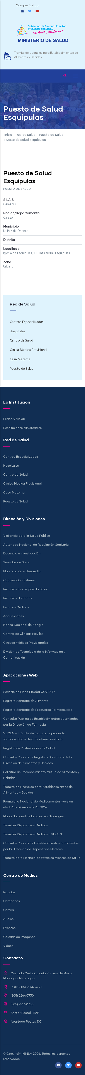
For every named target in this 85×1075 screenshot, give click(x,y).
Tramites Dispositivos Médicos (25, 825)
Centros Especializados (27, 322)
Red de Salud (26, 134)
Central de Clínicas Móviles (23, 633)
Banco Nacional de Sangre (23, 624)
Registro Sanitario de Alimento (26, 700)
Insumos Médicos (16, 607)
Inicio (8, 134)
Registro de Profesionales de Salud (29, 748)
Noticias (9, 892)
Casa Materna (20, 359)
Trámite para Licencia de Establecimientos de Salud (41, 857)
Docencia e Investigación (22, 553)
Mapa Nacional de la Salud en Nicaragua (33, 816)
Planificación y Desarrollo (22, 571)
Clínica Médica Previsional (28, 350)
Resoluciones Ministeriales (22, 428)
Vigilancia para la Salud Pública (26, 535)
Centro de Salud (21, 340)
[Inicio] (42, 36)
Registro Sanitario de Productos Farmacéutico (37, 709)
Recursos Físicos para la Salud (25, 589)
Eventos (9, 928)
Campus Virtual (27, 5)
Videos (8, 945)
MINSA (27, 1053)
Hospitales (17, 331)
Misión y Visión (14, 419)
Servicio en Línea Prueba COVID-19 (29, 692)
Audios (8, 919)
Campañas (11, 901)
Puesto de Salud (51, 134)
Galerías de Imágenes (19, 937)
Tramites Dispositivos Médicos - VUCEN (32, 834)
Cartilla (8, 910)
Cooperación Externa (19, 580)
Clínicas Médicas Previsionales (25, 642)
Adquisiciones (13, 616)
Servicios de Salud (16, 562)
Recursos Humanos (17, 598)
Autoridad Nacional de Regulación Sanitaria (36, 544)
